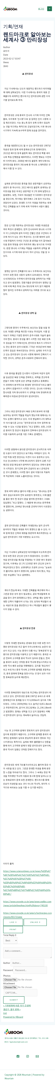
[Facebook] (18, 1056)
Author (6, 962)
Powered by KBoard (13, 1016)
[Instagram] (28, 1056)
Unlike (35, 922)
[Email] (37, 1056)
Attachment (9, 983)
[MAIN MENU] (49, 8)
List (5, 1013)
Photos (7, 975)
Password (8, 970)
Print (13, 929)
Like (13, 922)
